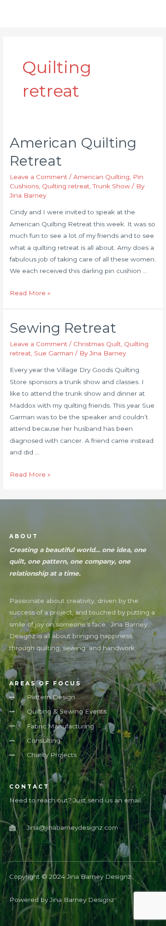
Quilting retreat (65, 186)
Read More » (30, 293)
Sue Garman (53, 353)
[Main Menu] (147, 14)
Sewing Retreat (63, 327)
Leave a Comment (38, 176)
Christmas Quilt (97, 344)
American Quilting (101, 176)
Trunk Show (111, 186)
